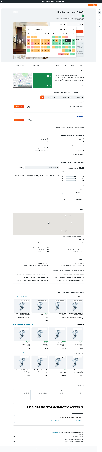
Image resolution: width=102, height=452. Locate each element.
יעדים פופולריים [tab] (67, 412)
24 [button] (60, 47)
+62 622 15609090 (79, 19)
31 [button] (28, 50)
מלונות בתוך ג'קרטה (55, 420)
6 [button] (73, 40)
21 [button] (69, 47)
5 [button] (53, 37)
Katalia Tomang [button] (44, 314)
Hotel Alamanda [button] (62, 342)
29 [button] (66, 50)
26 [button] (53, 47)
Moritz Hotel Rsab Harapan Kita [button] (76, 313)
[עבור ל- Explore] (99, 19)
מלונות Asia (71, 448)
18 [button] (56, 43)
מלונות (76, 448)
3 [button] (28, 37)
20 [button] (73, 47)
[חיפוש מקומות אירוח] (99, 12)
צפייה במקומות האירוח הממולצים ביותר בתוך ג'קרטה (25, 353)
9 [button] (63, 40)
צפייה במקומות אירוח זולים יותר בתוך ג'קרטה (23, 324)
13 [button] (73, 43)
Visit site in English (45, 1)
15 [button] (66, 43)
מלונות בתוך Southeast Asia (54, 448)
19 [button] (53, 43)
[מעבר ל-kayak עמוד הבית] (92, 5)
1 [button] (66, 37)
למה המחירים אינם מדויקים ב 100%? (74, 441)
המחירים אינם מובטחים (56, 432)
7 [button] (38, 40)
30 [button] (63, 50)
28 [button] (70, 50)
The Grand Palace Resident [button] (42, 342)
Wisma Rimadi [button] (27, 342)
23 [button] (63, 47)
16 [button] (63, 43)
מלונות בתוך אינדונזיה (64, 448)
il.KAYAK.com (81, 448)
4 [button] (56, 37)
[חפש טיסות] (99, 9)
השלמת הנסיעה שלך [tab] (77, 412)
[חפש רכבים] (99, 15)
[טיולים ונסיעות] (99, 26)
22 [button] (66, 47)
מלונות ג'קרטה (44, 448)
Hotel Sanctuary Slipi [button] (61, 371)
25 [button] (56, 47)
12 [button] (53, 40)
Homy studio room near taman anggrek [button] (76, 370)
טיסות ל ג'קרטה (78, 420)
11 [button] (56, 40)
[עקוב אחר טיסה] (99, 22)
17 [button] (59, 43)
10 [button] (60, 40)
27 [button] (73, 50)
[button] (1, 1)
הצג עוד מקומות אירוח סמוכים (20, 296)
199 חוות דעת (73, 16)
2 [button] (63, 37)
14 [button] (69, 43)
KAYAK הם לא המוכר (78, 436)
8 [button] (66, 40)
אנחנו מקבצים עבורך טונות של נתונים (74, 439)
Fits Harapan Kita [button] (62, 313)
